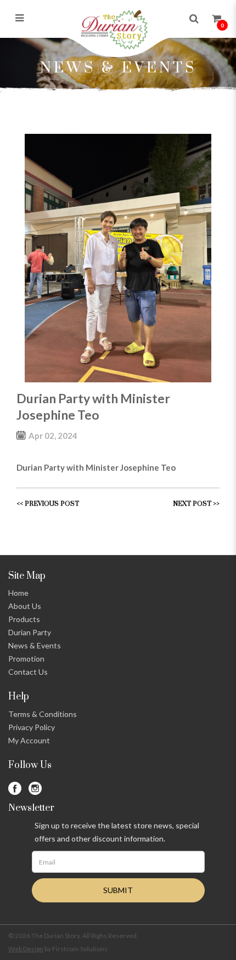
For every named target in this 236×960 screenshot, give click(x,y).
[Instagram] (35, 788)
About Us (24, 606)
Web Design (25, 949)
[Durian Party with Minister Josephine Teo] (118, 258)
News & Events (34, 645)
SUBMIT (118, 890)
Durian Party (29, 632)
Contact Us (28, 671)
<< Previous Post (47, 504)
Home (18, 592)
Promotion (26, 658)
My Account (29, 740)
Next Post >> (196, 504)
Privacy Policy (31, 727)
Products (24, 619)
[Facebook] (14, 788)
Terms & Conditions (42, 714)
